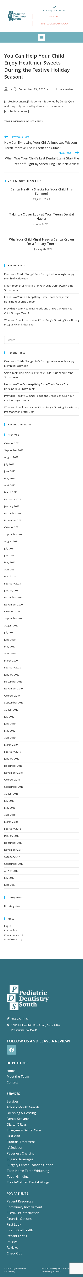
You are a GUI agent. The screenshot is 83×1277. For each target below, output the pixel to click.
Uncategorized (65, 89)
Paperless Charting (21, 1153)
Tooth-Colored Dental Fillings (28, 1182)
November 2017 (13, 849)
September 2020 (13, 618)
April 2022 (9, 485)
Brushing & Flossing (21, 1113)
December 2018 (13, 765)
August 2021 (11, 541)
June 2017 (9, 884)
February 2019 (12, 751)
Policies (12, 1242)
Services (13, 1101)
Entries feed (11, 930)
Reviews (12, 1247)
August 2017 (11, 871)
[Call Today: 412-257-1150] (54, 7)
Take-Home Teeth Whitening (28, 1171)
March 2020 (11, 660)
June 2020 (9, 639)
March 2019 (11, 744)
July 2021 (9, 548)
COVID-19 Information (23, 1213)
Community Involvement (24, 1207)
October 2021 (12, 527)
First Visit (13, 1136)
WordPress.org (13, 939)
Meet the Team (18, 1076)
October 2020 (12, 611)
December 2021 (13, 513)
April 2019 (9, 737)
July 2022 (9, 464)
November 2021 (13, 520)
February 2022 (12, 499)
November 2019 (13, 688)
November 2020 (13, 604)
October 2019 (12, 695)
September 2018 (13, 786)
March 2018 (11, 821)
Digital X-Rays (17, 1124)
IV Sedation (15, 1147)
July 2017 (9, 878)
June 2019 (9, 723)
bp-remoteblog (20, 121)
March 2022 (11, 492)
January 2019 (11, 758)
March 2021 (11, 576)
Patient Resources (20, 1201)
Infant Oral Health (20, 1230)
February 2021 (12, 583)
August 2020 (11, 625)
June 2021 (9, 555)
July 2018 (9, 800)
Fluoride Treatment (21, 1142)
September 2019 (13, 702)
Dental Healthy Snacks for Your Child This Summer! (41, 191)
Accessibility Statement (51, 1271)
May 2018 (9, 807)
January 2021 (11, 590)
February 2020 (12, 667)
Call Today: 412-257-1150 (54, 10)
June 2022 (9, 471)
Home (11, 1071)
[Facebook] (11, 1050)
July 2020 (9, 632)
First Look (14, 1224)
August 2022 (11, 457)
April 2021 (9, 569)
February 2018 (12, 828)
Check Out (14, 1253)
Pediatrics (36, 121)
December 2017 (13, 842)
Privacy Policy (9, 1271)
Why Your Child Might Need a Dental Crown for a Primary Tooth (41, 241)
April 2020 (9, 653)
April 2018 (9, 814)
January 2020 (11, 674)
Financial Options (19, 1219)
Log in (7, 926)
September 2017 (13, 863)
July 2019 (9, 716)
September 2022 (13, 450)
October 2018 (12, 779)
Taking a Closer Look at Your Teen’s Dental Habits (41, 216)
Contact (12, 1082)
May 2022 (9, 478)
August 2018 (11, 793)
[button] (41, 37)
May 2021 (9, 562)
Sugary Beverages (20, 1159)
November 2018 (13, 772)
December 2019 (13, 681)
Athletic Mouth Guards (23, 1107)
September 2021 (13, 534)
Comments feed (13, 935)
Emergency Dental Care (24, 1130)
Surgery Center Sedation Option (30, 1165)
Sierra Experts (63, 1268)
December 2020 (13, 597)
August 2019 (11, 709)
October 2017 (12, 857)
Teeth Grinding (18, 1176)
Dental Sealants (18, 1119)
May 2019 (9, 730)
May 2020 (9, 646)
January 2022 (11, 506)
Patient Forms (17, 1236)
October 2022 (12, 443)
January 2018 (11, 836)
